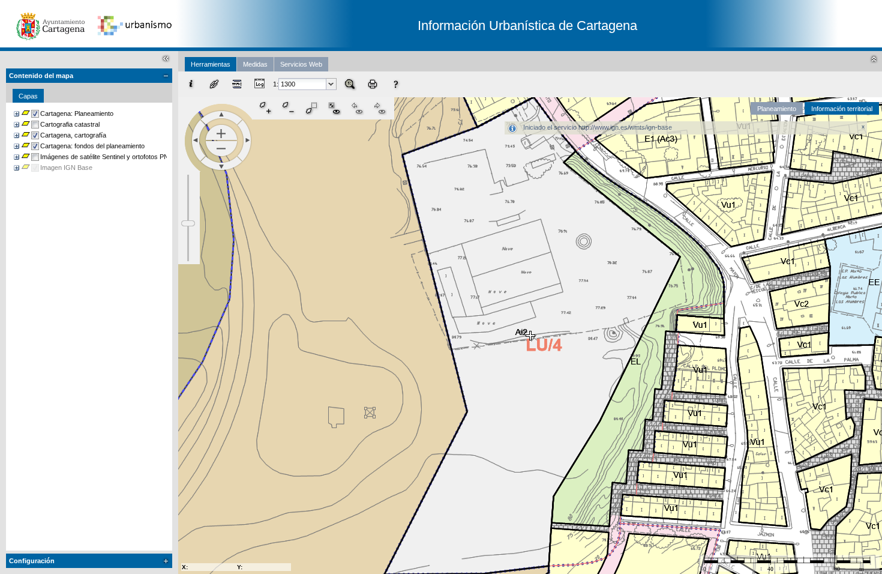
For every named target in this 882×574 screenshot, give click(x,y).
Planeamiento (776, 108)
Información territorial (841, 108)
